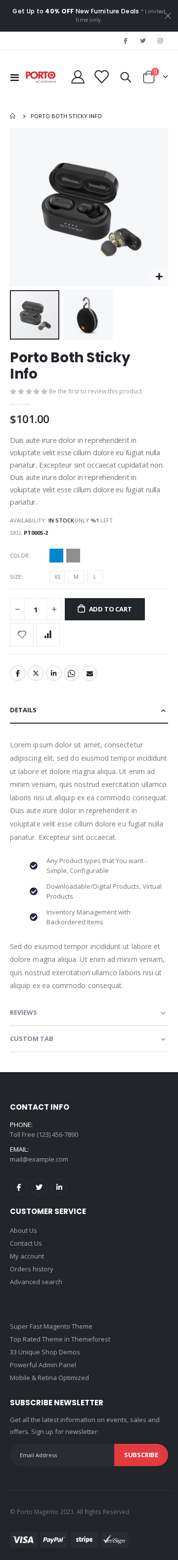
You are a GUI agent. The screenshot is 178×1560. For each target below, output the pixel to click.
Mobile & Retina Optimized (49, 1377)
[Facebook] (125, 40)
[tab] (89, 710)
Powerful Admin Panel (43, 1364)
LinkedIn (54, 673)
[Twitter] (142, 40)
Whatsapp (72, 673)
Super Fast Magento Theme (51, 1326)
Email (89, 673)
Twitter (36, 673)
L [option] (94, 576)
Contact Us (26, 1243)
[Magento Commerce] (41, 77)
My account (27, 1256)
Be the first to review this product (95, 391)
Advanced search (36, 1281)
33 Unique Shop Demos (45, 1351)
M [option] (76, 576)
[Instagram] (160, 40)
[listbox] (66, 557)
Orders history (31, 1268)
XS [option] (57, 576)
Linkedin (59, 1186)
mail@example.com (39, 1159)
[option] (56, 556)
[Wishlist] (101, 77)
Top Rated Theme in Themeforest (60, 1339)
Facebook (18, 673)
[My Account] (78, 77)
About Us (23, 1230)
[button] (159, 277)
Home (13, 116)
